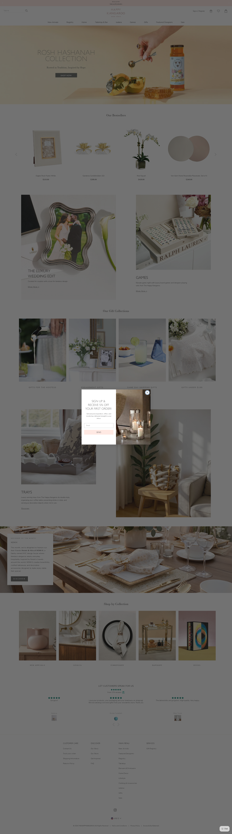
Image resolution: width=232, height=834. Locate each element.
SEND (98, 432)
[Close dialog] (147, 392)
